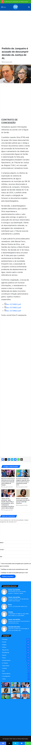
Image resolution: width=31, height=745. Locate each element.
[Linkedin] (9, 459)
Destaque (4, 639)
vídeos (4, 678)
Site (1, 556)
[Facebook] (2, 459)
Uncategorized (6, 676)
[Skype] (12, 459)
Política (4, 647)
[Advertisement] (15, 27)
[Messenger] (15, 459)
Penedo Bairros (6, 673)
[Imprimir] (21, 459)
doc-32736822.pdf (13, 304)
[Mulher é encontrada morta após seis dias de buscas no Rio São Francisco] (23, 493)
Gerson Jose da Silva (14, 589)
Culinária (4, 668)
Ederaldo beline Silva (14, 626)
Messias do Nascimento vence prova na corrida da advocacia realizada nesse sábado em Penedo (8, 482)
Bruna (10, 604)
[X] (6, 459)
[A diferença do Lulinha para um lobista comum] (15, 696)
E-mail (2, 549)
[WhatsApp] (18, 459)
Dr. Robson (5, 663)
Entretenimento (6, 660)
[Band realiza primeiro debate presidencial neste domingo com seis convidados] (25, 696)
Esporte (4, 655)
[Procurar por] (29, 7)
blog (3, 671)
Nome (2, 542)
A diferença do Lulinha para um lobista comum (16, 1)
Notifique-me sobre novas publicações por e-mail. (14, 572)
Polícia (4, 657)
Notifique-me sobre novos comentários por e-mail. (14, 569)
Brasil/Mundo (5, 652)
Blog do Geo (5, 650)
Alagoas (4, 644)
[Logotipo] (15, 7)
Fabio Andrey (5, 665)
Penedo (4, 642)
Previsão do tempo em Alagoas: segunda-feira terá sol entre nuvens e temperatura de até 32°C (23, 482)
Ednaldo (10, 612)
